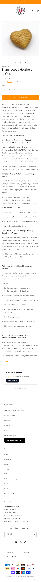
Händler (7, 430)
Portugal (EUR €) (12, 557)
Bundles (7, 464)
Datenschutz (8, 425)
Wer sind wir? (9, 494)
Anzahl (4, 85)
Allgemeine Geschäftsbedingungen (16, 410)
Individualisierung (10, 479)
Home (6, 454)
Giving (6, 469)
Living (6, 474)
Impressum (8, 420)
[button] (2, 10)
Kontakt (7, 489)
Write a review (12, 380)
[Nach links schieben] (15, 62)
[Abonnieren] (34, 534)
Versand (9, 81)
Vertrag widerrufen (14, 440)
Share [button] (6, 361)
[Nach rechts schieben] (25, 62)
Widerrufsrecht (9, 415)
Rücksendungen (10, 435)
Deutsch (29, 557)
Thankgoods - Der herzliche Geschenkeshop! (19, 576)
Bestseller (7, 459)
